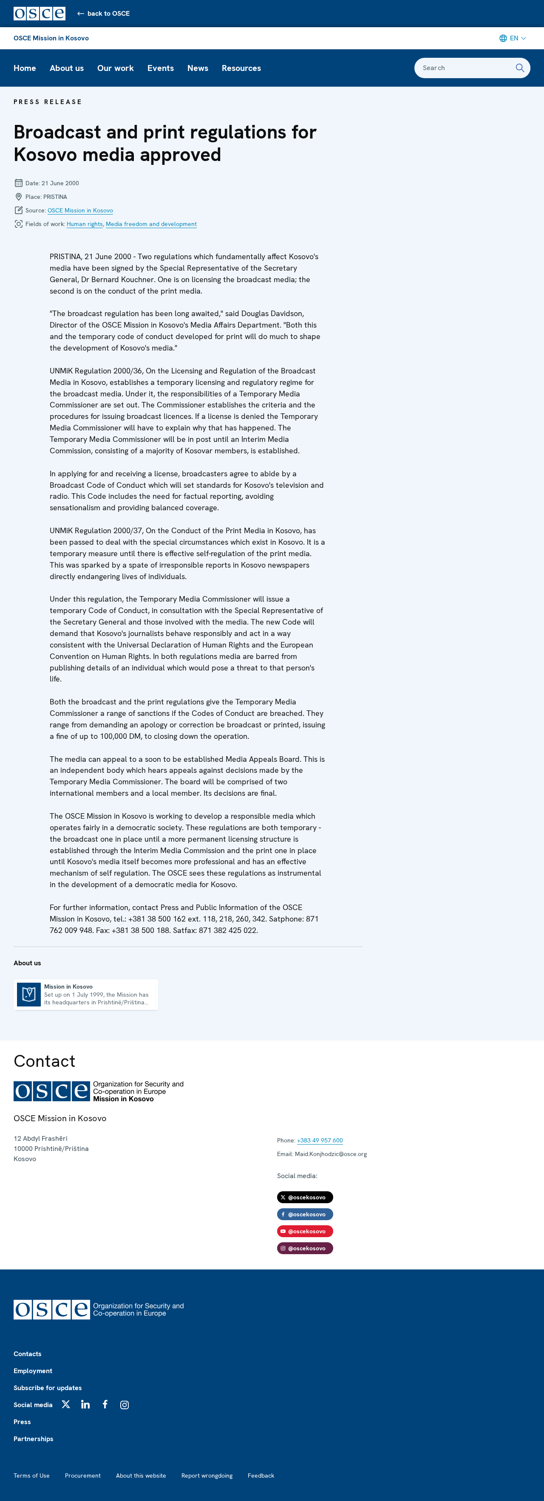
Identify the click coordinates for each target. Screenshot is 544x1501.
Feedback (261, 1475)
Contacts (28, 1353)
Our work (115, 67)
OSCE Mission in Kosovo (51, 38)
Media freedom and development (151, 224)
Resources (241, 67)
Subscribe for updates (48, 1387)
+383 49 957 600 (320, 1140)
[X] (66, 1404)
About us (67, 67)
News (197, 67)
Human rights (85, 224)
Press (22, 1421)
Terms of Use (32, 1475)
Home (25, 67)
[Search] (520, 68)
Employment (33, 1370)
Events (160, 67)
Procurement (83, 1475)
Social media (33, 1404)
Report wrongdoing (206, 1475)
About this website (141, 1475)
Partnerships (34, 1438)
